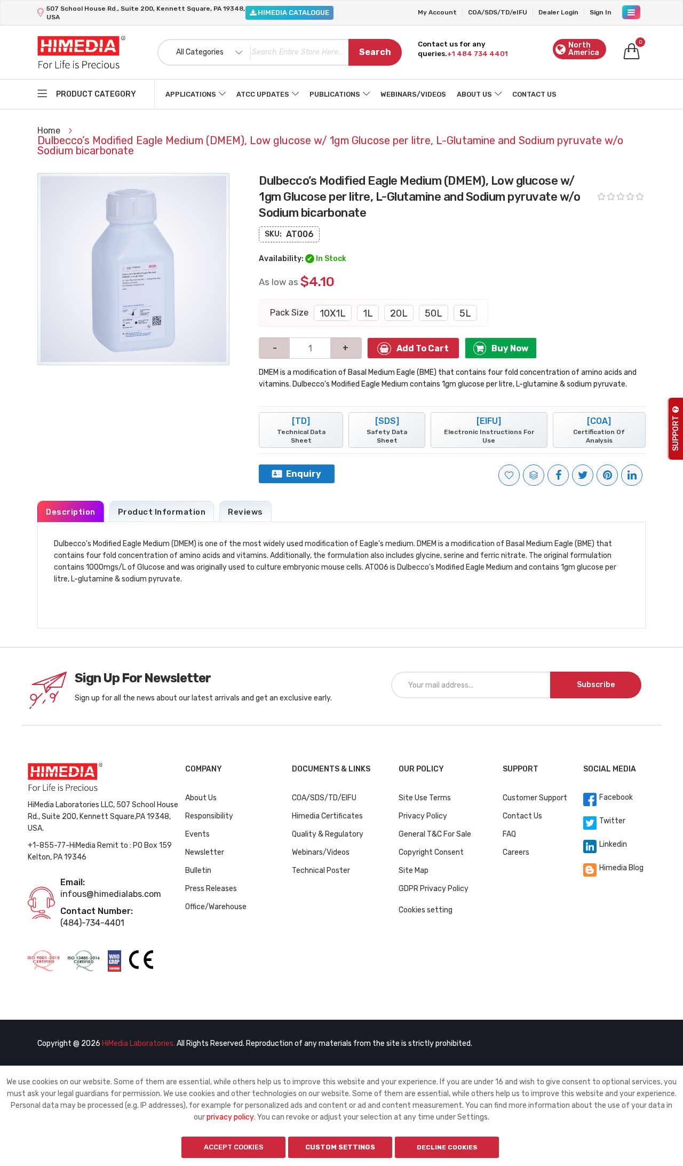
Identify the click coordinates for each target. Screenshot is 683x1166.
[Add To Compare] (533, 475)
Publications (334, 94)
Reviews (245, 512)
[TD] (301, 430)
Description (71, 512)
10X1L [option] (333, 313)
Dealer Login (558, 12)
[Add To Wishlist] (509, 475)
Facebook (616, 797)
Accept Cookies (234, 1147)
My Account (437, 12)
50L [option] (433, 313)
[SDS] (387, 430)
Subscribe (596, 684)
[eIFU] (489, 430)
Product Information (162, 512)
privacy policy (230, 1117)
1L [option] (368, 313)
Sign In (600, 12)
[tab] (70, 511)
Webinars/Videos (413, 94)
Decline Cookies (447, 1147)
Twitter (612, 820)
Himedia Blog (621, 867)
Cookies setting (425, 910)
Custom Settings (340, 1147)
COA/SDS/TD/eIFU (497, 12)
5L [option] (465, 313)
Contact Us (534, 94)
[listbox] (395, 313)
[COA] (599, 430)
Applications (190, 94)
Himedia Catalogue (292, 13)
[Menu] (631, 12)
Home (49, 130)
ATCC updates (262, 94)
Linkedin (613, 844)
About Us (474, 94)
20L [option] (399, 313)
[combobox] (279, 52)
